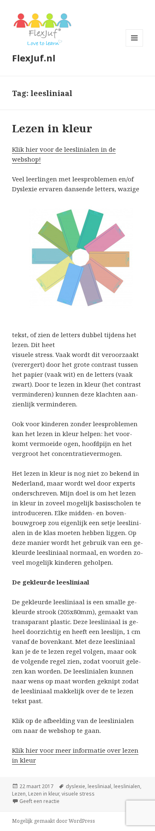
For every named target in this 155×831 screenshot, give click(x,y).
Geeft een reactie (39, 801)
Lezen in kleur (52, 128)
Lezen (19, 793)
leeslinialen (127, 786)
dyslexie (75, 786)
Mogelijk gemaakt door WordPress (53, 820)
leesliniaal (99, 786)
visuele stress (78, 793)
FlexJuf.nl (33, 58)
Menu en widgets (134, 46)
